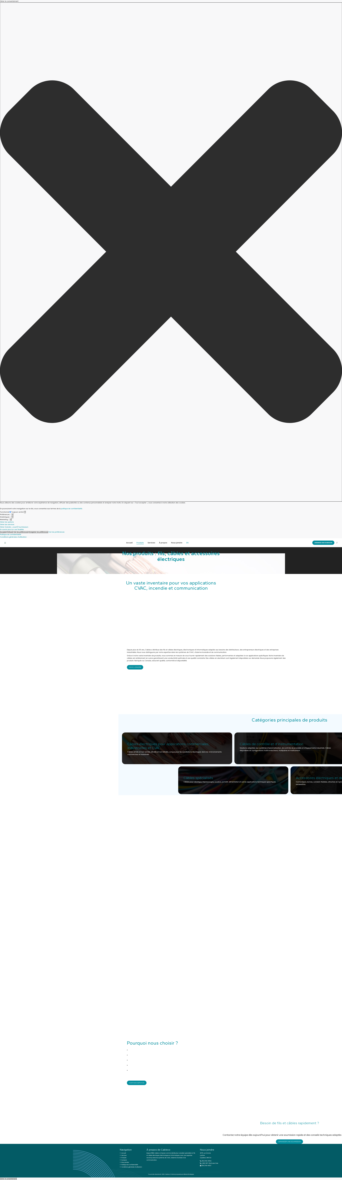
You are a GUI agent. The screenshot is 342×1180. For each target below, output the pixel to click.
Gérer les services (7, 524)
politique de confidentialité (71, 508)
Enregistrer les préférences (38, 532)
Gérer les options (7, 522)
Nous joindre (125, 1162)
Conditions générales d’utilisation (13, 537)
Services (124, 1155)
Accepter (3, 532)
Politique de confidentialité (10, 534)
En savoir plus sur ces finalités (12, 529)
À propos (124, 1160)
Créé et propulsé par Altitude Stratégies (182, 1174)
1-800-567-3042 (206, 1163)
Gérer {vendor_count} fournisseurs (14, 527)
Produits (123, 1158)
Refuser (10, 532)
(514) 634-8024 (206, 1161)
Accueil (123, 1153)
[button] (171, 251)
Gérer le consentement (8, 1179)
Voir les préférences (21, 532)
